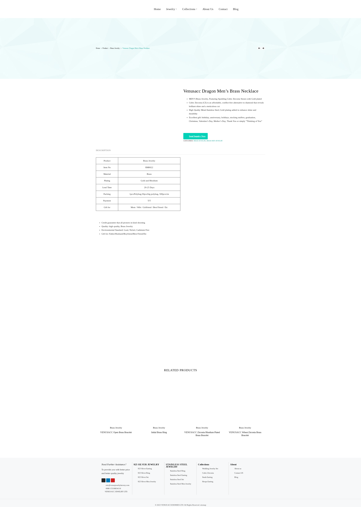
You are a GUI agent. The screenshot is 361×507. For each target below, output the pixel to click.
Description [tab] (103, 150)
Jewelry (170, 9)
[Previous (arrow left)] (5, 254)
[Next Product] (263, 48)
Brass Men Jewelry (215, 141)
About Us (207, 9)
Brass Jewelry (115, 48)
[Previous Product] (259, 48)
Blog (235, 9)
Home (157, 9)
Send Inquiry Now (197, 136)
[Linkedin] (108, 480)
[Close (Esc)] (358, 3)
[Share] (352, 3)
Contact (223, 9)
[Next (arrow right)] (356, 254)
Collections (188, 9)
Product (105, 48)
